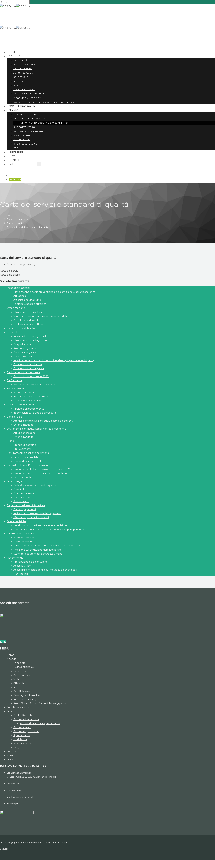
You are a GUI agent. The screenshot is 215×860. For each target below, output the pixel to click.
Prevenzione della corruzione (30, 561)
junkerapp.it (13, 803)
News (10, 755)
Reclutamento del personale (23, 372)
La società (20, 60)
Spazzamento (22, 135)
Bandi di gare (14, 416)
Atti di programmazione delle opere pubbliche (40, 525)
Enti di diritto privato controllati (31, 396)
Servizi (14, 110)
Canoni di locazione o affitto (29, 461)
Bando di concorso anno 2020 (31, 376)
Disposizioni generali (18, 287)
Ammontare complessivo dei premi (34, 384)
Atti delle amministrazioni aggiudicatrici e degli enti (43, 420)
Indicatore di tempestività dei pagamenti (37, 513)
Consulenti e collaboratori (21, 328)
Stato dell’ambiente (24, 537)
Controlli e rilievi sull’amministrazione (28, 465)
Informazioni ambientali (20, 533)
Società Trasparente (23, 106)
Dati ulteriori (20, 573)
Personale (12, 332)
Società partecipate (24, 392)
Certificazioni (22, 68)
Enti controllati (15, 388)
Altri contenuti (15, 557)
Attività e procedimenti (20, 404)
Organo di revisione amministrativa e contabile (40, 473)
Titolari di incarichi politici (27, 312)
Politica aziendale (26, 64)
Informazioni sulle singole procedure (34, 412)
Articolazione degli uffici (27, 299)
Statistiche (20, 77)
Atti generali (20, 295)
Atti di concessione (24, 432)
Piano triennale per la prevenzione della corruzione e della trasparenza (54, 291)
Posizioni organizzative (26, 348)
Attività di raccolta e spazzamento (44, 123)
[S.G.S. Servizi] (8, 6)
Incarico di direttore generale (30, 336)
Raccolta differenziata (29, 118)
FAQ (16, 747)
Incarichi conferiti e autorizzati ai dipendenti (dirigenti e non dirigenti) (53, 360)
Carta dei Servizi (9, 270)
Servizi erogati (15, 223)
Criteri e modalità (23, 424)
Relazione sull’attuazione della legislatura (37, 549)
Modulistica (21, 139)
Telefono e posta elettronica (29, 303)
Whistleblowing (24, 89)
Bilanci (10, 440)
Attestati (19, 81)
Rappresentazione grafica (28, 400)
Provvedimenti (22, 448)
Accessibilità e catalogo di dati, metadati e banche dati (45, 569)
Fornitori (11, 751)
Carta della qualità (10, 274)
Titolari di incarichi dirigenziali (30, 340)
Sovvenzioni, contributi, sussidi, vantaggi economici (37, 428)
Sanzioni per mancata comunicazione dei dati (40, 316)
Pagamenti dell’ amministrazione (26, 505)
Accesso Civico (22, 565)
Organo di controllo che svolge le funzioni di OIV (41, 469)
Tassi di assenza (22, 356)
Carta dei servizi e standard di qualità (34, 485)
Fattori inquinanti (23, 541)
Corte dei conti (22, 477)
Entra (3, 641)
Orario (14, 160)
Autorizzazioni (23, 72)
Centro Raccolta (25, 114)
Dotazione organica (24, 352)
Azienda (14, 56)
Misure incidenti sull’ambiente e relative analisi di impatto (46, 545)
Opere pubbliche (16, 521)
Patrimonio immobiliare (27, 457)
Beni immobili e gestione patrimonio (28, 453)
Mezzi (17, 85)
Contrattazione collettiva (27, 364)
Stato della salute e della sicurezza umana (37, 553)
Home (10, 215)
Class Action (20, 489)
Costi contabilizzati (24, 493)
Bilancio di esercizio (24, 444)
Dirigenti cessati (22, 344)
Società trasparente (18, 219)
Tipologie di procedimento (28, 408)
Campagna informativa (28, 93)
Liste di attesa (21, 497)
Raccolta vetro (24, 127)
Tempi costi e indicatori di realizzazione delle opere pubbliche (49, 529)
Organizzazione (16, 307)
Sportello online (25, 143)
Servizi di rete (21, 501)
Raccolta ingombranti (28, 131)
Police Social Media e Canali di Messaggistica (44, 102)
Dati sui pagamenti (24, 509)
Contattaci (15, 179)
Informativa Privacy (24, 699)
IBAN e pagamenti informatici (31, 517)
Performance (14, 380)
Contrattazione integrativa (28, 368)
